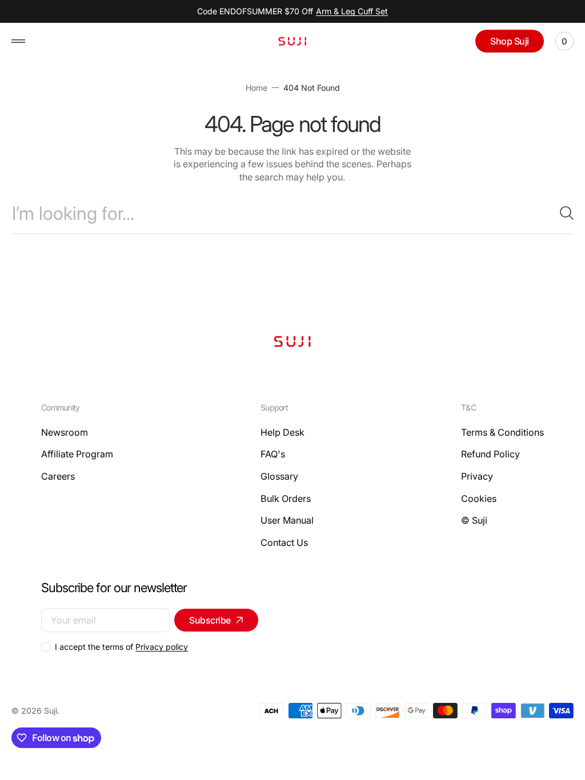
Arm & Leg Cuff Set (352, 11)
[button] (18, 41)
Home (256, 88)
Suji (50, 710)
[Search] (562, 213)
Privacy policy (161, 647)
